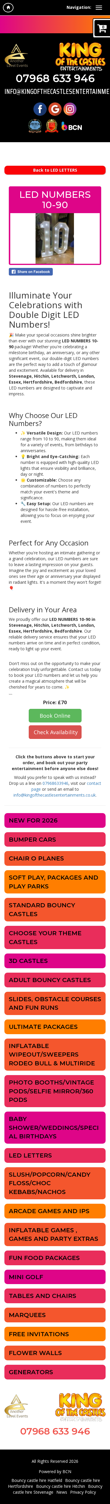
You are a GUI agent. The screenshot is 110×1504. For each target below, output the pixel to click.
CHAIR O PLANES (36, 858)
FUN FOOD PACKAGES (44, 1257)
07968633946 (55, 783)
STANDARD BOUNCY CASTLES (42, 909)
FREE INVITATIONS (39, 1334)
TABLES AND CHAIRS (42, 1295)
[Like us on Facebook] (40, 108)
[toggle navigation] (98, 8)
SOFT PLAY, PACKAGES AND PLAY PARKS (53, 882)
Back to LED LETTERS (55, 170)
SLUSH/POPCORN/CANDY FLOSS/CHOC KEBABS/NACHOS (49, 1183)
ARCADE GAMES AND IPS (49, 1211)
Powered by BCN (55, 1471)
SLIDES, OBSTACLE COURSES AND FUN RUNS (55, 1003)
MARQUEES (27, 1315)
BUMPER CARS (32, 839)
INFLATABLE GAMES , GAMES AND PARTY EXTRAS (53, 1234)
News (61, 1492)
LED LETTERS (30, 1155)
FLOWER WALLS (35, 1353)
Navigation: (79, 7)
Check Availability (56, 732)
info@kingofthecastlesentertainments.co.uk (55, 92)
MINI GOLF (26, 1277)
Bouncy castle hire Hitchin (60, 1486)
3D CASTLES (28, 960)
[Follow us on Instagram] (70, 108)
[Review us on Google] (55, 108)
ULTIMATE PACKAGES (43, 1026)
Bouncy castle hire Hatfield (36, 1480)
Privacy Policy (83, 1492)
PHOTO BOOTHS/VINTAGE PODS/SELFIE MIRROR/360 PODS (51, 1091)
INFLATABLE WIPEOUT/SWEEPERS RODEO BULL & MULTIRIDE (52, 1054)
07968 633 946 (55, 78)
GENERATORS (31, 1372)
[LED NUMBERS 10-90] (55, 238)
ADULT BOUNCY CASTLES (50, 980)
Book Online (55, 715)
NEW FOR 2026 (33, 820)
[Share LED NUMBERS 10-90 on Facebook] (55, 272)
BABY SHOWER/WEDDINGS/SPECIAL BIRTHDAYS (54, 1127)
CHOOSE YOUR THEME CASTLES (45, 937)
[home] (8, 7)
